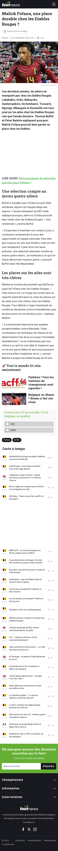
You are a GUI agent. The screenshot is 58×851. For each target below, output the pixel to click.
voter (42, 38)
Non (13, 430)
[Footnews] (29, 807)
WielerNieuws (50, 840)
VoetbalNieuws (34, 840)
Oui (13, 424)
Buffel (16, 440)
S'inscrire (48, 766)
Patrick (5, 38)
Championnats (12, 779)
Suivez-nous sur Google (17, 31)
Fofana (7, 440)
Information (10, 788)
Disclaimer (20, 840)
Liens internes (12, 797)
